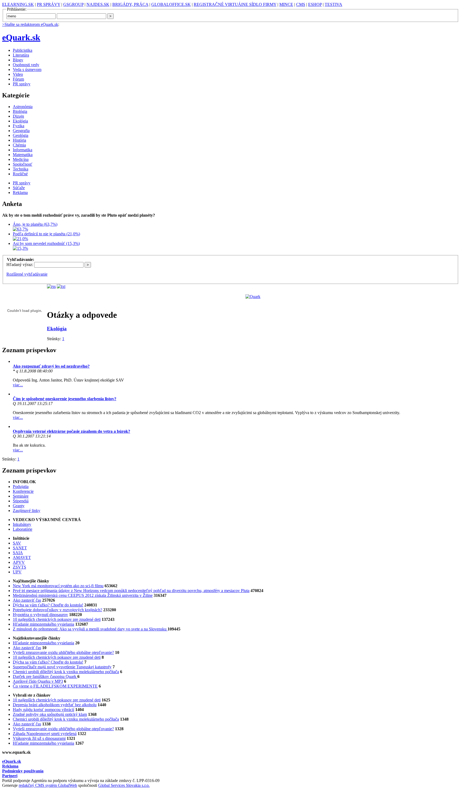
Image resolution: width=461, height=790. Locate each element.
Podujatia (21, 486)
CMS (300, 4)
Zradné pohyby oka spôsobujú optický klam (50, 714)
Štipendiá (21, 501)
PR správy (21, 84)
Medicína (21, 159)
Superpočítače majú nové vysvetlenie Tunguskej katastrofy (62, 667)
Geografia (21, 130)
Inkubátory (22, 524)
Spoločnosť (22, 164)
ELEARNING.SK (18, 4)
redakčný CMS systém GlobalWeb (48, 785)
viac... (18, 385)
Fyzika (18, 126)
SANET (20, 548)
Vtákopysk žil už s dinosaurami (39, 738)
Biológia (20, 111)
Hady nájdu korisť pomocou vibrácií (43, 709)
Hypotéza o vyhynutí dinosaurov (40, 614)
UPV (17, 572)
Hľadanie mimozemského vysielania (43, 624)
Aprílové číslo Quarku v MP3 (38, 681)
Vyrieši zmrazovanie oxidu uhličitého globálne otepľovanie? (63, 652)
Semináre (21, 496)
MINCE (286, 4)
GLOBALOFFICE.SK (171, 4)
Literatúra (21, 55)
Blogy (18, 60)
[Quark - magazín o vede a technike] (252, 296)
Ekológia (20, 121)
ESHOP (315, 4)
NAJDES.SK (97, 4)
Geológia (20, 135)
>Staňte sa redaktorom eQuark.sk (30, 24)
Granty (19, 505)
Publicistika (22, 50)
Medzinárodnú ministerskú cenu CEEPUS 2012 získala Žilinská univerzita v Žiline (83, 595)
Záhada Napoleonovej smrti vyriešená (45, 733)
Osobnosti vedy (26, 64)
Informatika (22, 150)
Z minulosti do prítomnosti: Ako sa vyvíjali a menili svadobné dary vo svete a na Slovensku (90, 629)
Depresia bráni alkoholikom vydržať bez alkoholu (55, 704)
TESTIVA (333, 4)
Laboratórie (22, 529)
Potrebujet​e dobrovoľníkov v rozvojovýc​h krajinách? (57, 610)
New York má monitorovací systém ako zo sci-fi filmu (58, 585)
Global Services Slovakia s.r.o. (124, 785)
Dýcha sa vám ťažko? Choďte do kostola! (48, 605)
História (19, 140)
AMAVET (22, 557)
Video (18, 74)
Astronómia (23, 106)
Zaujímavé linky (26, 510)
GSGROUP (73, 4)
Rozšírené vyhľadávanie (26, 274)
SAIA (18, 552)
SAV (17, 543)
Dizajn (18, 116)
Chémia (19, 145)
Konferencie (23, 491)
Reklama (20, 192)
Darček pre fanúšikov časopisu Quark (45, 676)
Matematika (23, 154)
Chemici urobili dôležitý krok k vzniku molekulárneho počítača (66, 671)
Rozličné (20, 174)
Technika (20, 169)
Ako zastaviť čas (27, 600)
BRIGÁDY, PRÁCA (130, 4)
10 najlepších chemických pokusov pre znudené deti (57, 619)
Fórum (18, 79)
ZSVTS (19, 567)
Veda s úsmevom (27, 69)
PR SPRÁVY (48, 4)
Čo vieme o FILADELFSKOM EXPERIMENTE (55, 686)
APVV (19, 562)
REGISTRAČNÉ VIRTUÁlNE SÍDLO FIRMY (235, 4)
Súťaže (19, 187)
